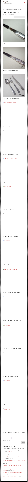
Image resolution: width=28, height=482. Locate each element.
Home (4, 9)
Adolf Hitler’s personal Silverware (9, 476)
